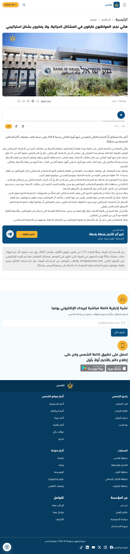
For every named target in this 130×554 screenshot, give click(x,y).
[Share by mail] (24, 101)
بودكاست (123, 425)
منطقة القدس (121, 458)
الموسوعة (59, 472)
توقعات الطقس (56, 486)
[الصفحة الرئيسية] (112, 5)
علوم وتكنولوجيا (56, 479)
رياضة (61, 465)
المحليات (123, 451)
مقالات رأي (58, 432)
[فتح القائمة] (124, 5)
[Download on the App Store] (117, 368)
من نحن (124, 505)
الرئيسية (122, 19)
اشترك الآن (119, 332)
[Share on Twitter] (29, 101)
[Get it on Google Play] (92, 368)
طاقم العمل (122, 512)
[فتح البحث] (24, 5)
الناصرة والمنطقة (119, 465)
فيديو (61, 439)
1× (8, 126)
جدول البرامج (121, 418)
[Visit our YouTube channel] (95, 547)
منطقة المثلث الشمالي (116, 479)
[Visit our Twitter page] (101, 547)
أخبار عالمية (58, 425)
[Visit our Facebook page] (111, 547)
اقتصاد (93, 20)
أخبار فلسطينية (56, 404)
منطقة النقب (121, 472)
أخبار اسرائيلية (57, 411)
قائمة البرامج (121, 411)
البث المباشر (9, 4)
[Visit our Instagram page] (107, 547)
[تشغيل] (121, 115)
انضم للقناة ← (27, 234)
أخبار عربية (59, 418)
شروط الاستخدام (119, 526)
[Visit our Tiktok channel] (83, 547)
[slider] (65, 121)
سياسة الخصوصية (119, 519)
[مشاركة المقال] (38, 101)
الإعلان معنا (58, 505)
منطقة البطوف (120, 486)
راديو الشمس (120, 396)
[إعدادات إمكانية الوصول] (7, 547)
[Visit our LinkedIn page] (89, 547)
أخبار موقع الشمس (53, 396)
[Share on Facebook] (34, 101)
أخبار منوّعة (57, 451)
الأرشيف (60, 519)
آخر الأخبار (106, 20)
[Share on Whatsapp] (20, 101)
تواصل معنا (58, 512)
